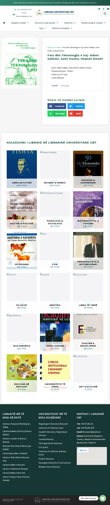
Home (49, 47)
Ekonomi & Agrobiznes (45, 23)
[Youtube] (108, 9)
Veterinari (68, 23)
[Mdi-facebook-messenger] (99, 9)
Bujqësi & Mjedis (19, 23)
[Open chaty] (102, 498)
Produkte (57, 47)
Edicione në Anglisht (61, 28)
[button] (105, 14)
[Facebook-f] (104, 9)
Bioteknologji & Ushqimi (92, 23)
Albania (88, 500)
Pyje (41, 28)
